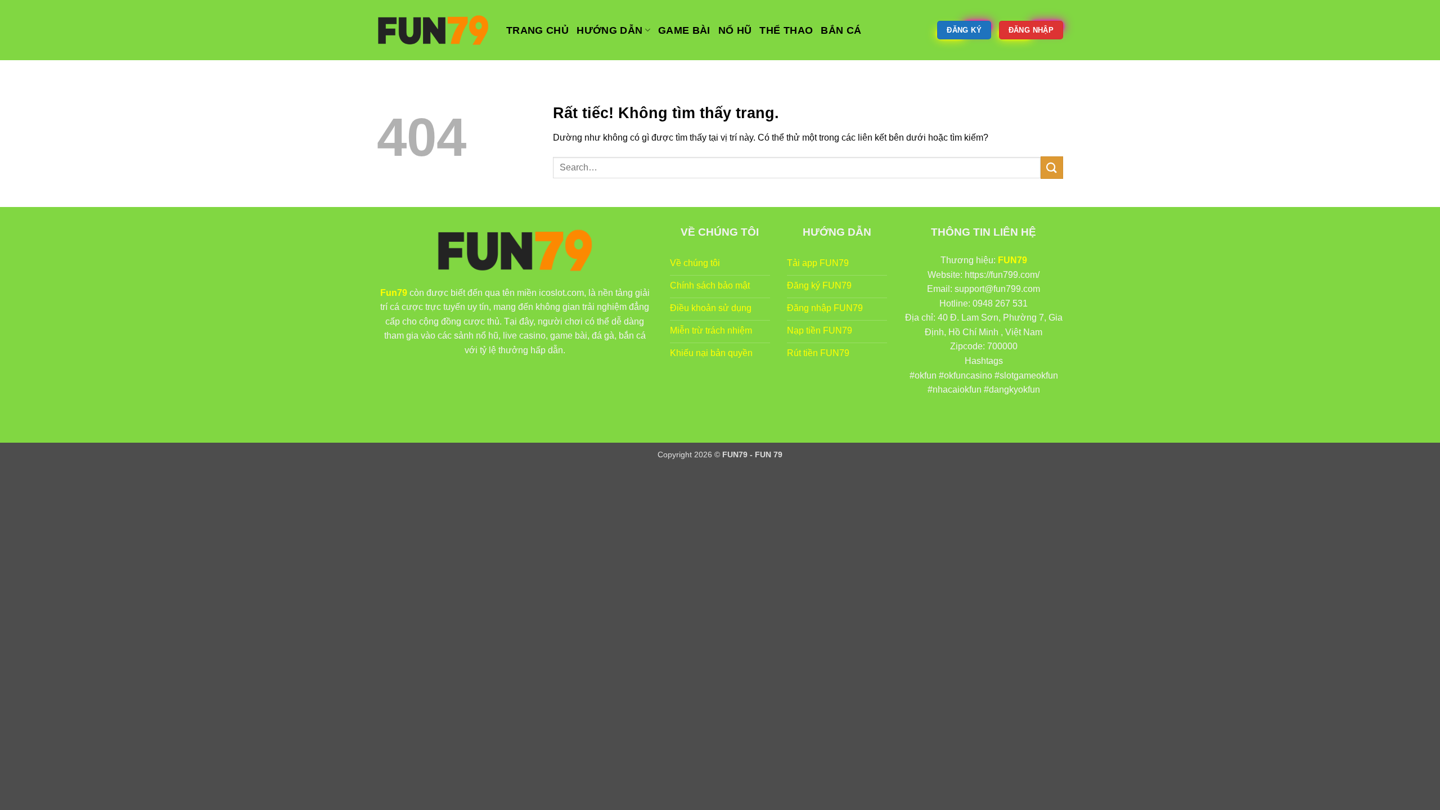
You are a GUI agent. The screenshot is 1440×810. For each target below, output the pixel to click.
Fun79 (393, 293)
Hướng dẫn (609, 30)
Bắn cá (841, 30)
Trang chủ (537, 30)
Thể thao (786, 30)
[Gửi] (1052, 167)
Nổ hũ (735, 30)
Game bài (684, 30)
